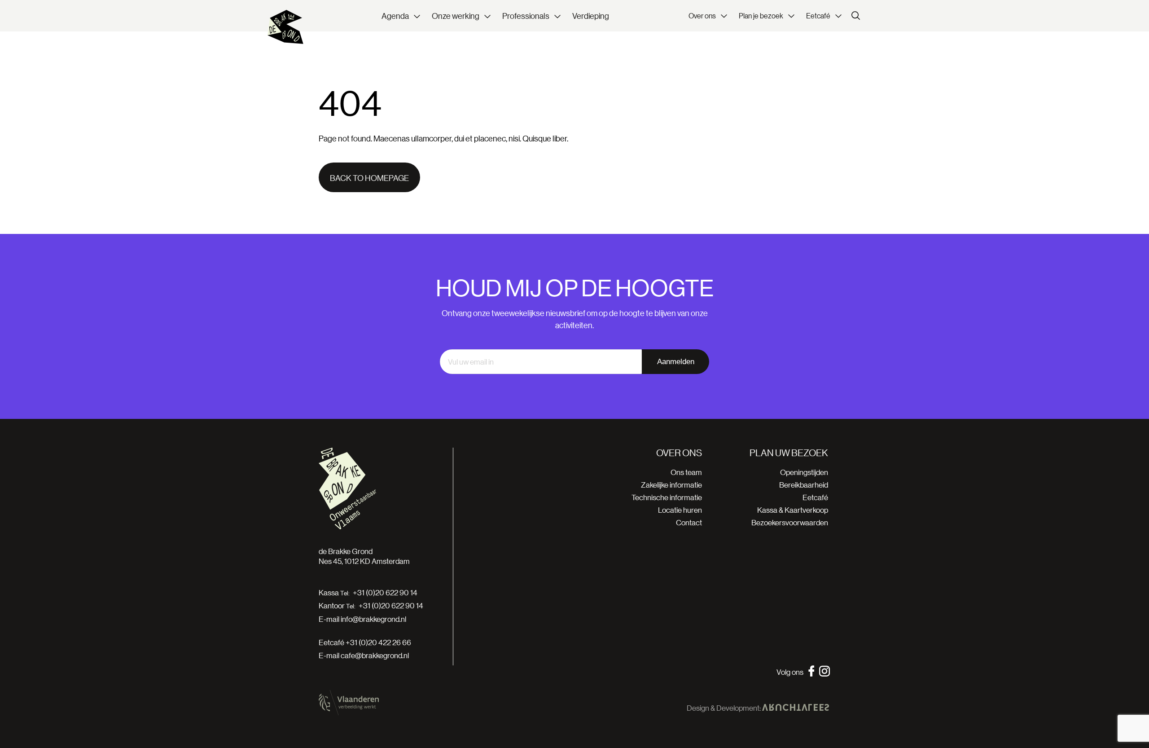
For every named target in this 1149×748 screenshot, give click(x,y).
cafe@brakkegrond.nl (375, 655)
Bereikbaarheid (803, 484)
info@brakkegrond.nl (373, 619)
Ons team (686, 472)
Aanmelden (675, 361)
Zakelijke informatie (671, 484)
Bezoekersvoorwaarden (789, 522)
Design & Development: (724, 708)
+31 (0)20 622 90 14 (385, 592)
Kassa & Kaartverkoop (792, 510)
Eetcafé (815, 497)
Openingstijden (804, 472)
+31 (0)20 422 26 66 (378, 642)
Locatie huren (680, 510)
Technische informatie (667, 497)
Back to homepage (369, 178)
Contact (689, 522)
